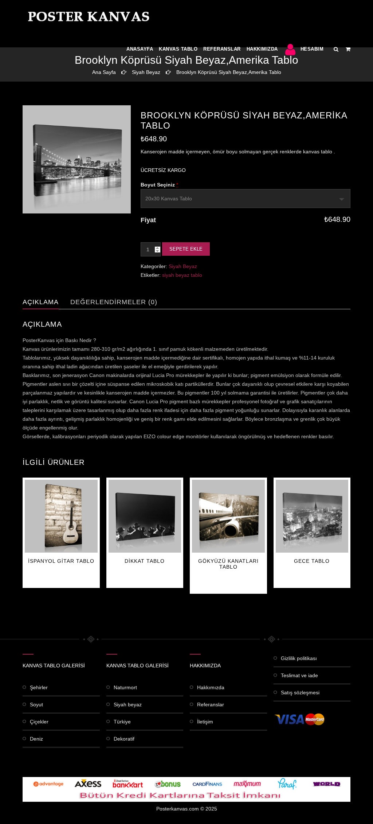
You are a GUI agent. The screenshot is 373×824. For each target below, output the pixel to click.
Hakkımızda (262, 49)
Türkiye (122, 722)
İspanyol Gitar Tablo (61, 561)
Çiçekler (39, 722)
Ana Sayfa (104, 72)
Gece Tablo (312, 561)
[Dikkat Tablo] (145, 516)
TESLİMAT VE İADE (299, 675)
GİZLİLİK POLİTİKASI (299, 658)
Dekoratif (124, 739)
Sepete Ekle (186, 249)
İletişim (205, 722)
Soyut (36, 704)
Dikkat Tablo (145, 561)
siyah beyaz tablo (182, 275)
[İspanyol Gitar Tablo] (61, 516)
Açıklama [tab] (41, 302)
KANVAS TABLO (178, 49)
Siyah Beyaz (146, 72)
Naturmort (125, 687)
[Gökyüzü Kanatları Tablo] (228, 516)
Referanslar (222, 49)
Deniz (36, 739)
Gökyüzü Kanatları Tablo (228, 564)
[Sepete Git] (348, 49)
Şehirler (39, 687)
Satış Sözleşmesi (300, 692)
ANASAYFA (139, 49)
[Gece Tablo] (312, 516)
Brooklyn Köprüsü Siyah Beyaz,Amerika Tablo (228, 72)
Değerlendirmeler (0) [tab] (113, 302)
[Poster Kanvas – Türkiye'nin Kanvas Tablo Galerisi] (87, 16)
